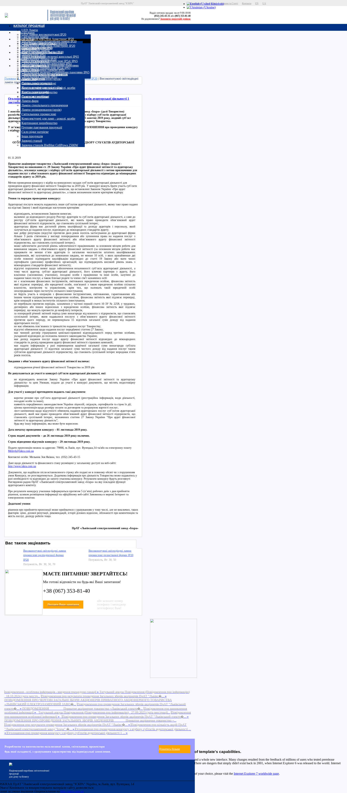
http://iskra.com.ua (72, 791)
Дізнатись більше (169, 749)
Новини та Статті (229, 3)
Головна (10, 78)
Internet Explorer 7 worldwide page (256, 773)
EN (256, 3)
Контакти (246, 3)
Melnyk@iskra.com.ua (21, 451)
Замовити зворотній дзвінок (175, 18)
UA (264, 3)
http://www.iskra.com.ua (22, 466)
